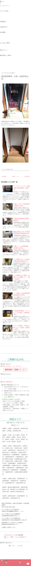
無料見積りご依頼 (5, 57)
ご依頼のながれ (4, 36)
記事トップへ (15, 176)
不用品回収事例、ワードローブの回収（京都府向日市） (21, 312)
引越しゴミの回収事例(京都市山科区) (20, 247)
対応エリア (3, 37)
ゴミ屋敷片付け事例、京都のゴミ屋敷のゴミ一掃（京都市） (21, 277)
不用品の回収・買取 (6, 14)
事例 (12, 169)
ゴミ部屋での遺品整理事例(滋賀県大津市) (21, 294)
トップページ (4, 7)
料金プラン (3, 51)
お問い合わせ (4, 46)
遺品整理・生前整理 (6, 12)
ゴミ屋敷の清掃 (4, 16)
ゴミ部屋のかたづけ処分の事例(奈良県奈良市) (21, 260)
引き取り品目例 (4, 18)
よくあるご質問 (4, 44)
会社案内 (2, 34)
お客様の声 (3, 28)
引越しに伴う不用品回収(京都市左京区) (21, 205)
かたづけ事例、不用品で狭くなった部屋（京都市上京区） (21, 327)
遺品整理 (8, 169)
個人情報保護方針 (5, 39)
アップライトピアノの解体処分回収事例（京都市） (21, 188)
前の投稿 (27, 176)
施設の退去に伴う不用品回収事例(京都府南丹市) (21, 232)
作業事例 (2, 23)
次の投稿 (4, 176)
